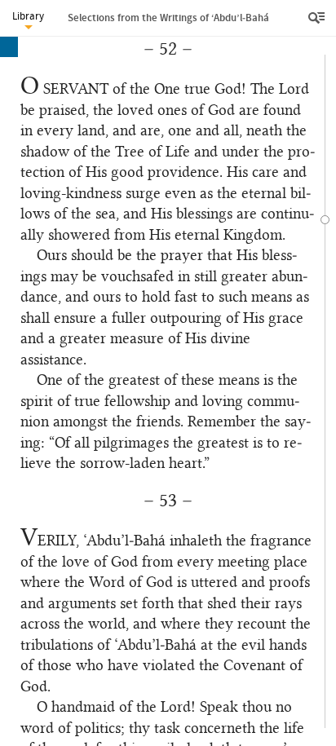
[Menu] (318, 18)
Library (28, 16)
